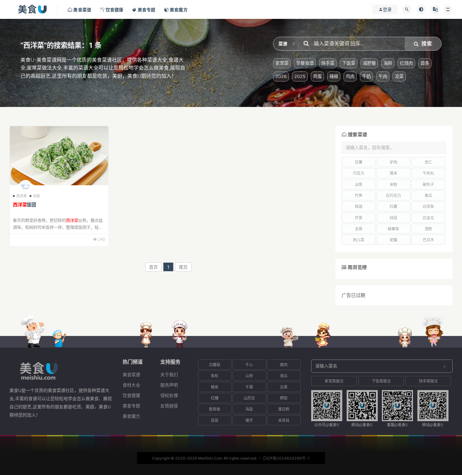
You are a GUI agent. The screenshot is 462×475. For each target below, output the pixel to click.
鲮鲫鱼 (393, 228)
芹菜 (358, 217)
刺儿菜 (358, 240)
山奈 (249, 375)
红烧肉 (406, 63)
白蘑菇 (214, 364)
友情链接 (169, 405)
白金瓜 (428, 217)
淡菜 (358, 184)
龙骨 (358, 228)
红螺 (393, 206)
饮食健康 (131, 395)
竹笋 (358, 195)
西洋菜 (21, 196)
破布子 (428, 184)
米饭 (36, 196)
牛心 (249, 364)
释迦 (358, 206)
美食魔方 (131, 416)
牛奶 (366, 76)
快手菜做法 (428, 381)
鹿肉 (284, 364)
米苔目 (283, 420)
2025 (299, 76)
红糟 (214, 398)
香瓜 (428, 195)
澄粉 (428, 228)
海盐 (249, 409)
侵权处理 (169, 395)
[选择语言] (435, 9)
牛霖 (249, 387)
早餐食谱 (305, 63)
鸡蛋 (317, 76)
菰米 (393, 173)
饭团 (24, 205)
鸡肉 (350, 76)
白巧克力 (393, 195)
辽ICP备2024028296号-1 (286, 458)
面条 (425, 63)
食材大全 (131, 385)
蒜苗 (214, 420)
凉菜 (399, 76)
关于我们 (169, 374)
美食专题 (131, 405)
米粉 (393, 184)
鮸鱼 (214, 387)
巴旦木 (428, 240)
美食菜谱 (131, 374)
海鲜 (387, 63)
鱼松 (214, 375)
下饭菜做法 (381, 381)
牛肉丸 (428, 173)
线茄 (393, 217)
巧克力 (358, 173)
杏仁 (428, 162)
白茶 (284, 387)
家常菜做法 (334, 381)
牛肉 (382, 76)
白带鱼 (428, 206)
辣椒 (333, 76)
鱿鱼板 (214, 409)
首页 (153, 267)
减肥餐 (369, 63)
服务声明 (169, 385)
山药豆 (249, 398)
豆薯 (358, 162)
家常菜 (282, 63)
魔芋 (249, 420)
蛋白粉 (283, 409)
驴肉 (393, 162)
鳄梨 (284, 398)
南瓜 (284, 375)
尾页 (183, 267)
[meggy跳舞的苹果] (25, 186)
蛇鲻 (393, 240)
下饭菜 (348, 63)
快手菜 (327, 63)
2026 (281, 76)
